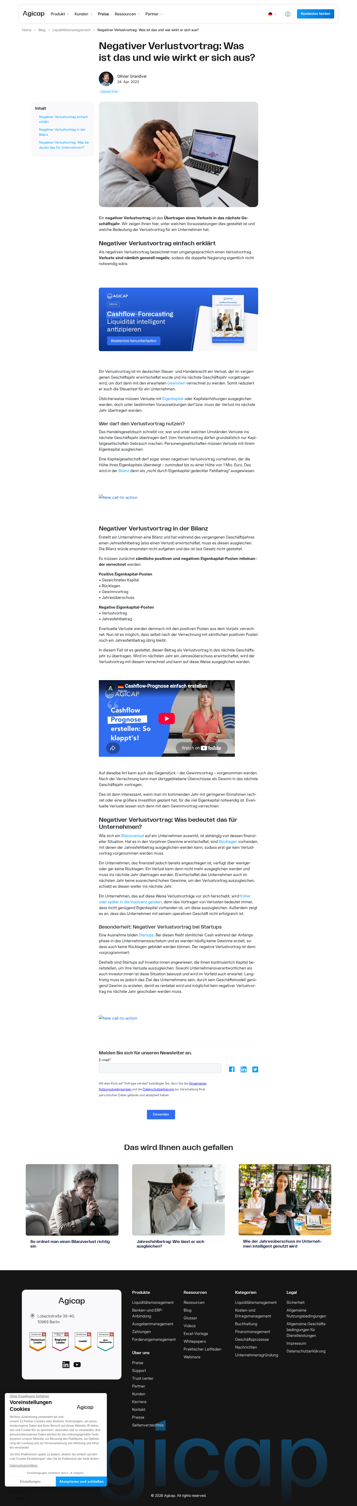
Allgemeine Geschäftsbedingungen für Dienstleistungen (306, 1329)
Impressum (296, 1343)
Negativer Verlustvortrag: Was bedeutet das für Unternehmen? (64, 144)
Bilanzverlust (132, 835)
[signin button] (287, 14)
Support (139, 1370)
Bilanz (124, 470)
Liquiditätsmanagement (71, 30)
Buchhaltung (246, 1323)
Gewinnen (176, 383)
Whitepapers (195, 1341)
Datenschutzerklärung (306, 1351)
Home (26, 30)
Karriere (139, 1401)
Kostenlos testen (315, 14)
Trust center (142, 1378)
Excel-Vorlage (196, 1333)
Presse (138, 1417)
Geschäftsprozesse (252, 1339)
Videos (190, 1325)
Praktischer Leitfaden (202, 1349)
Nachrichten (246, 1347)
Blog (41, 30)
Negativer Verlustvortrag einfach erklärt (63, 119)
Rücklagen (228, 841)
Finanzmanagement (252, 1331)
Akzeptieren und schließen (81, 1481)
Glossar (190, 1317)
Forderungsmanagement (154, 1339)
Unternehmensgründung (256, 1354)
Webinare (192, 1356)
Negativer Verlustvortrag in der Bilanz (62, 132)
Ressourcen (125, 13)
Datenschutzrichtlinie (23, 1465)
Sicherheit (296, 1302)
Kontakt (138, 1409)
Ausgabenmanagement (152, 1323)
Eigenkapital (173, 398)
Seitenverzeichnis (148, 1425)
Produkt (58, 13)
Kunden (81, 13)
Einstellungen (30, 1481)
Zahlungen (141, 1331)
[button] (14, 1499)
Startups (146, 934)
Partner (152, 13)
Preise (103, 13)
